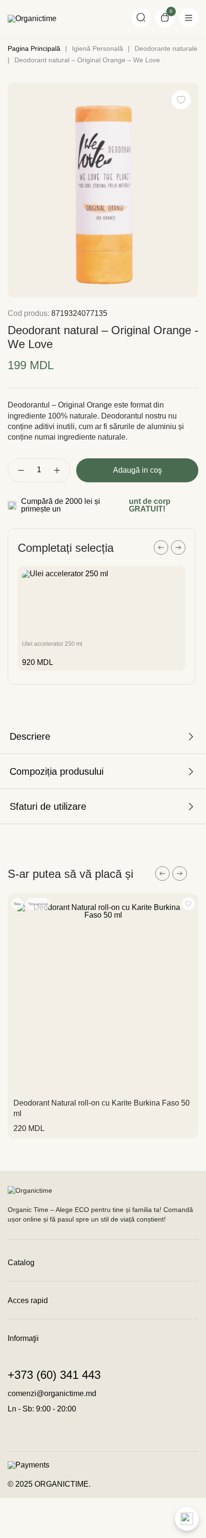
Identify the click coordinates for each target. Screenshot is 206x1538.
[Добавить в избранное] (188, 903)
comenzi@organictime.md (52, 1393)
